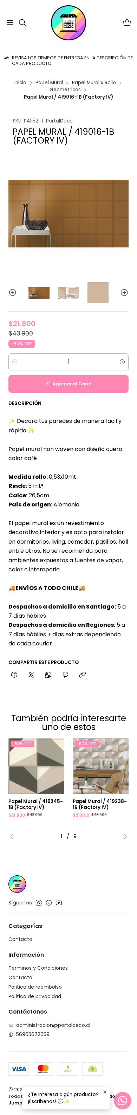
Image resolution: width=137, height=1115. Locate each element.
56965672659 (33, 1034)
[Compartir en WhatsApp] (48, 675)
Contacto (20, 939)
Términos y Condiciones (38, 967)
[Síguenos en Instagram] (38, 902)
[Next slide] (123, 292)
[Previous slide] (13, 292)
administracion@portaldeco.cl (53, 1025)
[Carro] (127, 22)
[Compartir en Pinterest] (65, 675)
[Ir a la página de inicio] (68, 22)
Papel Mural (49, 82)
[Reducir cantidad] (15, 362)
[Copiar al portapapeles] (82, 675)
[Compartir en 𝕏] (31, 675)
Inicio (20, 82)
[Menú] (9, 22)
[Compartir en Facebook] (14, 675)
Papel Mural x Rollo (94, 82)
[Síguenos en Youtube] (59, 902)
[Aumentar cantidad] (122, 362)
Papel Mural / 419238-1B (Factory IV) (100, 804)
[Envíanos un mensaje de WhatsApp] (122, 1100)
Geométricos (65, 89)
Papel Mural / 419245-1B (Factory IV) (35, 804)
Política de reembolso (35, 986)
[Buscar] (22, 22)
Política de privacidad (34, 996)
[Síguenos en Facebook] (48, 902)
